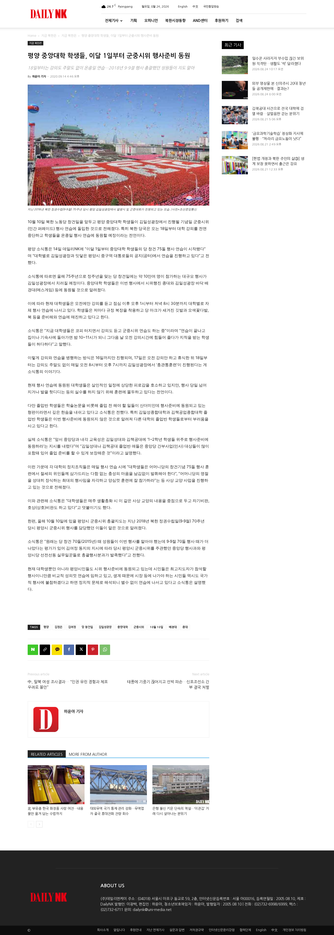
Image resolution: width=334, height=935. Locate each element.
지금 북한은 (48, 35)
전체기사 (111, 20)
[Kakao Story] (57, 650)
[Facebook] (69, 650)
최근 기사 (232, 45)
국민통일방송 (211, 6)
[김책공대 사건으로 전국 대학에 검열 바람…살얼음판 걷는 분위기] (235, 115)
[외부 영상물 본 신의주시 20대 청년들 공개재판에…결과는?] (235, 90)
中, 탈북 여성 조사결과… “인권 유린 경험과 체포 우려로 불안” (68, 684)
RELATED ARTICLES (47, 754)
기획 (133, 20)
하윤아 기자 (39, 76)
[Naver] (33, 650)
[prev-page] (31, 824)
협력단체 (245, 930)
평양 (46, 627)
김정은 (58, 627)
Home (32, 35)
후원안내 (135, 930)
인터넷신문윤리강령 (222, 930)
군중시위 (139, 627)
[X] (81, 650)
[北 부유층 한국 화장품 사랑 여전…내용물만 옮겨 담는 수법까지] (56, 784)
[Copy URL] (45, 650)
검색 (239, 20)
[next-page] (39, 824)
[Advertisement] (118, 607)
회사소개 (103, 930)
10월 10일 (156, 627)
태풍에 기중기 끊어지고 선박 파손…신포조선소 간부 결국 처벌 (168, 684)
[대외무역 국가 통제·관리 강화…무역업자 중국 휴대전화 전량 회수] (118, 784)
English (183, 6)
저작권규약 (196, 930)
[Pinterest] (93, 650)
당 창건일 (87, 627)
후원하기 (221, 20)
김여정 (72, 627)
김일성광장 (105, 627)
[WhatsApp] (105, 650)
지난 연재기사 (155, 930)
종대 (185, 627)
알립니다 (119, 930)
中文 (195, 6)
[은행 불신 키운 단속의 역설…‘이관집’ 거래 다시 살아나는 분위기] (180, 784)
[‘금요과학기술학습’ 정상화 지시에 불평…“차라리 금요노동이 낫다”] (235, 140)
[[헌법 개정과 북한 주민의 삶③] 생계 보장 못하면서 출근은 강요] (235, 165)
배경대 (173, 627)
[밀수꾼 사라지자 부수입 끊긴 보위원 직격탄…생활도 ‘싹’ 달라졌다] (235, 65)
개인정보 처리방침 (294, 930)
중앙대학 (122, 627)
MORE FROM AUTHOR (88, 754)
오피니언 (151, 20)
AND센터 (200, 20)
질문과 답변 (176, 930)
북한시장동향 (175, 20)
